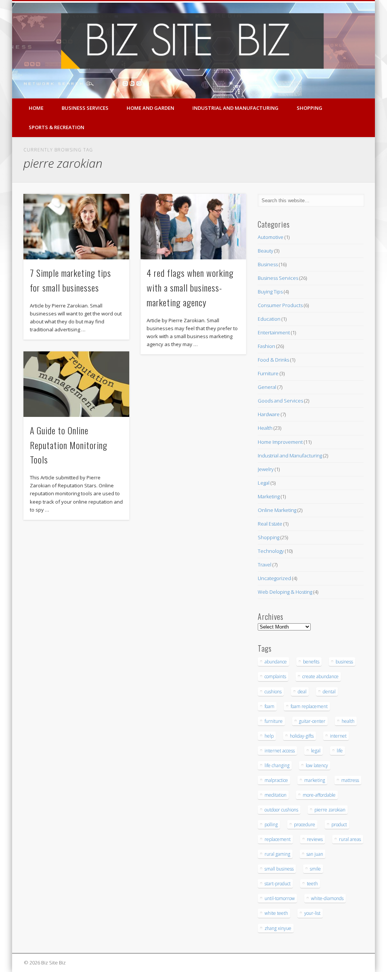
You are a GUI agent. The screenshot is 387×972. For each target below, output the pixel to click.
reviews (315, 839)
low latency (317, 765)
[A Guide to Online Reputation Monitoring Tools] (76, 384)
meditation (275, 795)
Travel (264, 564)
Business (268, 264)
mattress (350, 780)
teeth (312, 883)
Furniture (268, 373)
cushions (273, 691)
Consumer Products (280, 305)
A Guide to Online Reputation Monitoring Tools (68, 444)
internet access (280, 750)
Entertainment (274, 332)
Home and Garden (150, 108)
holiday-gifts (302, 736)
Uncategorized (274, 578)
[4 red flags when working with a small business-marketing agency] (193, 226)
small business (279, 869)
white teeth (276, 913)
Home (36, 108)
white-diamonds (327, 898)
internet (338, 736)
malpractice (276, 780)
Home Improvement (280, 441)
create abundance (320, 676)
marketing (314, 780)
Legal (263, 482)
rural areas (350, 839)
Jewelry (266, 469)
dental (329, 691)
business (344, 661)
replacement (278, 839)
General (267, 387)
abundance (276, 661)
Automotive (270, 237)
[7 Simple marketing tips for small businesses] (76, 226)
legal (315, 750)
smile (315, 869)
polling (271, 824)
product (339, 824)
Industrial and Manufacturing (235, 108)
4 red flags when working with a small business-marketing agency (190, 287)
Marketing (269, 496)
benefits (311, 661)
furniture (274, 721)
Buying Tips (270, 291)
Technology (271, 551)
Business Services (85, 108)
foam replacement (309, 706)
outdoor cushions (281, 810)
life (340, 750)
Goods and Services (280, 400)
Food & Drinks (273, 359)
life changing (277, 765)
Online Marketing (277, 510)
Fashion (266, 346)
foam (269, 706)
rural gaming (277, 854)
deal (302, 691)
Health (265, 427)
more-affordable (319, 795)
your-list (312, 913)
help (269, 736)
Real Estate (270, 523)
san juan (315, 854)
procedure (304, 824)
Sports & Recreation (56, 127)
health (348, 721)
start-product (278, 883)
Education (269, 318)
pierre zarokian (329, 810)
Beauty (265, 250)
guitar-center (312, 721)
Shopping (309, 108)
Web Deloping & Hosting (285, 591)
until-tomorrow (280, 898)
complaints (275, 676)
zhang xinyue (278, 928)
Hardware (269, 414)
